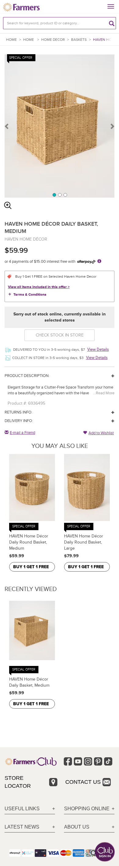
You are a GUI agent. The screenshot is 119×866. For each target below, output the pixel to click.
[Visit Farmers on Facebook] (68, 761)
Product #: (17, 403)
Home (11, 39)
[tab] (30, 809)
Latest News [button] (22, 826)
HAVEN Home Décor (26, 239)
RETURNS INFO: (18, 412)
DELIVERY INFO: (19, 420)
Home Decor (53, 39)
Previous (7, 126)
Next (112, 126)
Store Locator (18, 782)
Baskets (79, 39)
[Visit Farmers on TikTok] (108, 761)
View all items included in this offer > (39, 287)
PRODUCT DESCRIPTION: (27, 375)
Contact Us (83, 782)
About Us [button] (76, 826)
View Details (98, 349)
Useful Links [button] (22, 808)
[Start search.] (111, 23)
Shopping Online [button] (87, 808)
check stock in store (60, 335)
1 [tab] (54, 194)
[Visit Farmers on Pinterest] (98, 761)
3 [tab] (65, 194)
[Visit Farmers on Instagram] (88, 761)
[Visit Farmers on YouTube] (78, 761)
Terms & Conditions (29, 294)
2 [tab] (59, 194)
